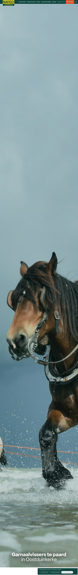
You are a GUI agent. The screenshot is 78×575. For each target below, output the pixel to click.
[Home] (8, 3)
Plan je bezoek (22, 1)
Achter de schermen (46, 1)
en (60, 1)
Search (76, 2)
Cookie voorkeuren (44, 572)
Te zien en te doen (31, 1)
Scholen (54, 1)
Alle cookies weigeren (55, 572)
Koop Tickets (70, 1)
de (64, 1)
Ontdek (38, 1)
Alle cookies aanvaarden (67, 572)
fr (62, 1)
